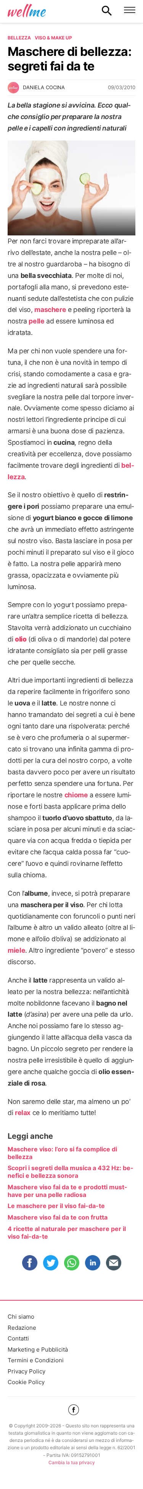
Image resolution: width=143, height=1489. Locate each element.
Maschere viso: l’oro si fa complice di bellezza (62, 1153)
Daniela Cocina (44, 87)
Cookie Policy (26, 1382)
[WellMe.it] (27, 10)
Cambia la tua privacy (71, 1462)
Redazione (22, 1327)
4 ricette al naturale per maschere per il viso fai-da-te (67, 1232)
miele (16, 950)
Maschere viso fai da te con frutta (58, 1217)
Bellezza (19, 38)
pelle (36, 321)
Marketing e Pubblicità (38, 1349)
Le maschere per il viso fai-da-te (56, 1206)
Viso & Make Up (53, 38)
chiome (76, 795)
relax (23, 1113)
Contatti (18, 1338)
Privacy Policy (26, 1371)
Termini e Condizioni (36, 1360)
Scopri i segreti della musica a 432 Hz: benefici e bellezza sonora (70, 1171)
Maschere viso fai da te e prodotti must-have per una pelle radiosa (67, 1190)
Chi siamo (21, 1316)
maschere (50, 309)
